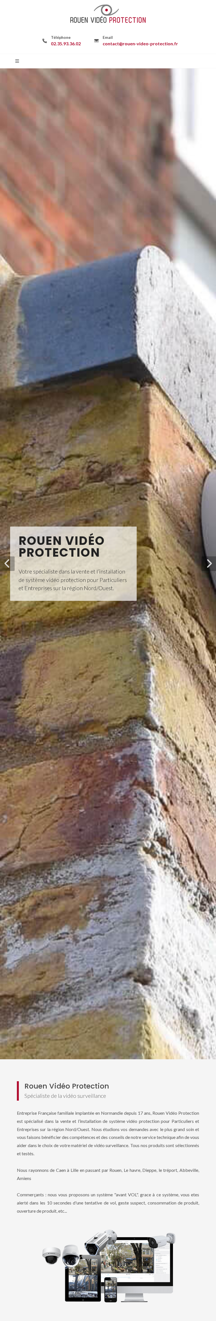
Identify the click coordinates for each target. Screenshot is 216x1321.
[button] (7, 563)
